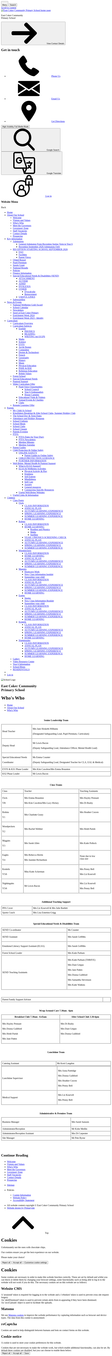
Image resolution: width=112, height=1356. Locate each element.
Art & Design (25, 347)
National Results (20, 268)
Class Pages (18, 500)
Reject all (6, 1262)
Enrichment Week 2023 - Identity (28, 318)
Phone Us (55, 76)
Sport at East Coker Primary (26, 313)
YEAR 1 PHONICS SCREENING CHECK (45, 537)
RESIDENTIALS (21, 669)
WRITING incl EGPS (34, 336)
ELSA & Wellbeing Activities (32, 468)
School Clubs (19, 426)
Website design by (21, 1208)
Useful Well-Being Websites (32, 492)
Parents (10, 408)
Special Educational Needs (25, 379)
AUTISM (23, 281)
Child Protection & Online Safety (28, 450)
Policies (16, 270)
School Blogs (19, 667)
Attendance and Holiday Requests (28, 418)
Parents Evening (20, 431)
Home (10, 212)
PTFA (16, 434)
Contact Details (20, 233)
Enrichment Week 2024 (24, 315)
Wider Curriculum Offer (24, 384)
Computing (24, 350)
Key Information (14, 239)
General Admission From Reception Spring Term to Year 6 (46, 244)
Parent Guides (19, 447)
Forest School (19, 376)
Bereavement (30, 294)
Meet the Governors (22, 225)
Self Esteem (29, 476)
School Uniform (20, 421)
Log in (10, 675)
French (22, 355)
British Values (25, 373)
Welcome (17, 217)
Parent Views (25, 257)
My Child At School (22, 410)
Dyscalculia (29, 291)
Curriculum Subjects (22, 326)
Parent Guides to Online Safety (38, 455)
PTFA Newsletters (27, 439)
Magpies (23, 569)
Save (26, 1353)
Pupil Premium (20, 262)
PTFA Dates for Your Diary (31, 437)
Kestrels (22, 622)
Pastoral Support (20, 381)
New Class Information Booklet (39, 601)
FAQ (21, 252)
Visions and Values (21, 220)
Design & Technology (29, 352)
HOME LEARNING (34, 519)
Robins (22, 521)
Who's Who (18, 223)
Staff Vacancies (20, 231)
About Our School (15, 215)
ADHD (22, 283)
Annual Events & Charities (31, 400)
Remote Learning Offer (23, 405)
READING (29, 334)
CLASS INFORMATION (36, 505)
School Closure (20, 429)
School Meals (19, 423)
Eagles (22, 595)
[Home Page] (26, 10)
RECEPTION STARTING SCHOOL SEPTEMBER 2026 (40, 249)
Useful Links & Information (25, 495)
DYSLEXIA (25, 286)
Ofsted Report (19, 260)
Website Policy (20, 1197)
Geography (24, 357)
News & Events (14, 302)
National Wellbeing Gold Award (28, 305)
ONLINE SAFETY (28, 453)
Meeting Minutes (26, 442)
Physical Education (27, 365)
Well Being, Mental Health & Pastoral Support (34, 463)
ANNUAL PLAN (32, 508)
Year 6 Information (21, 664)
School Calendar (20, 307)
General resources (32, 487)
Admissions (18, 241)
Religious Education (28, 371)
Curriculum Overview (23, 323)
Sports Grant (18, 265)
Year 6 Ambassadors (33, 392)
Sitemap (10, 1185)
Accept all (17, 1262)
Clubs (21, 402)
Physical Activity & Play (35, 471)
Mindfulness (30, 479)
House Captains (31, 394)
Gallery (16, 659)
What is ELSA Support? (30, 466)
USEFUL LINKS (27, 297)
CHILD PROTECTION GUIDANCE (37, 458)
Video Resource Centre (23, 661)
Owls (21, 503)
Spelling (34, 534)
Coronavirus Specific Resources (39, 490)
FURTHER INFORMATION (32, 460)
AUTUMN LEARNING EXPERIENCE (43, 511)
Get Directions (58, 121)
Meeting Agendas (27, 445)
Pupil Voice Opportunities (30, 386)
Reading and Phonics (40, 529)
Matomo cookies (16, 1315)
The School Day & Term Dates (27, 416)
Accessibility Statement (23, 1200)
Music (21, 363)
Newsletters (18, 310)
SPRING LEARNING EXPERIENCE (42, 513)
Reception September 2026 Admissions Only (39, 246)
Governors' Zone (20, 228)
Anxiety (28, 484)
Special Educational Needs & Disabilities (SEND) (36, 276)
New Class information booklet (38, 574)
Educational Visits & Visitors (32, 397)
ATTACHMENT (27, 278)
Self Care (28, 482)
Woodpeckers (25, 550)
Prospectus (18, 236)
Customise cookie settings (35, 1262)
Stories (27, 598)
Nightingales (24, 640)
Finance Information (22, 273)
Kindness (28, 474)
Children (11, 497)
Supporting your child (34, 577)
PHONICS (29, 331)
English (22, 328)
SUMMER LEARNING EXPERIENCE (43, 516)
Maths (21, 339)
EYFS (21, 344)
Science (22, 342)
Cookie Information (22, 1195)
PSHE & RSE (25, 368)
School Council (31, 389)
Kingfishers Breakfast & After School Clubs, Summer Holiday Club (44, 413)
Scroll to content (8, 7)
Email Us (55, 98)
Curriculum (12, 320)
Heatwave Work (32, 571)
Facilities (23, 254)
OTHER (23, 289)
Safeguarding (19, 299)
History (22, 360)
